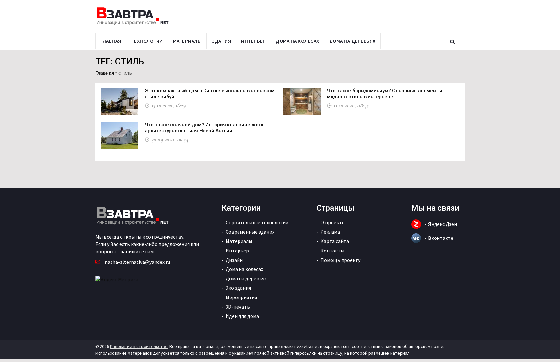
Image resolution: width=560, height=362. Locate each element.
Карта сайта (335, 241)
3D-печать (238, 306)
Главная (110, 41)
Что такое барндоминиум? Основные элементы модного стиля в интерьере (384, 93)
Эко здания (238, 288)
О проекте (332, 222)
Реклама (330, 231)
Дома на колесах (297, 41)
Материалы (187, 41)
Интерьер (253, 41)
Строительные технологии (257, 222)
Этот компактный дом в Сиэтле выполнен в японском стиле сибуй (209, 93)
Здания (221, 41)
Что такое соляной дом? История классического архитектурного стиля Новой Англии (204, 128)
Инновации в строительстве (139, 346)
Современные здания (250, 231)
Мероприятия (241, 297)
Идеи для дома (242, 316)
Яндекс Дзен (442, 224)
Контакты (332, 250)
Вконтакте (440, 238)
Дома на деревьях (352, 41)
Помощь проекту (340, 260)
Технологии (147, 41)
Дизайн (234, 260)
